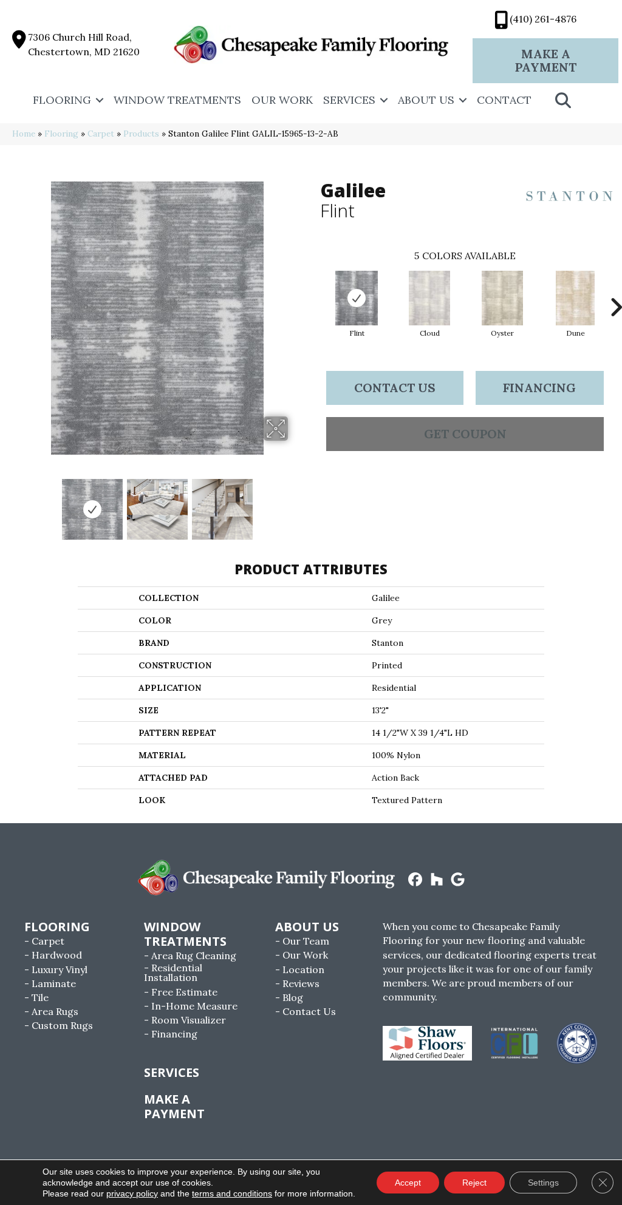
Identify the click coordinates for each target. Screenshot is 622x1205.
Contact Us (395, 387)
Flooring (62, 100)
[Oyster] (502, 298)
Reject (474, 1182)
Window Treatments (177, 100)
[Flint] (356, 298)
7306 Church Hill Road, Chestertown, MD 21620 (84, 44)
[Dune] (575, 298)
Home (23, 133)
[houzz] (437, 880)
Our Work (282, 100)
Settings (543, 1182)
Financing (539, 387)
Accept (408, 1182)
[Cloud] (429, 298)
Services (349, 100)
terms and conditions (232, 1193)
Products (141, 133)
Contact (504, 100)
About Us (426, 100)
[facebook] (416, 880)
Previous (18, 503)
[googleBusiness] (458, 880)
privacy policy (132, 1193)
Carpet (100, 133)
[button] (99, 100)
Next (296, 503)
